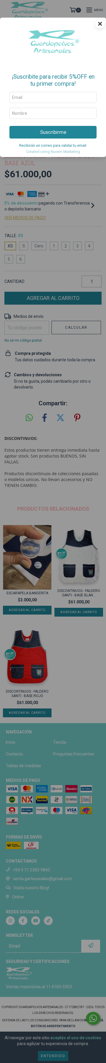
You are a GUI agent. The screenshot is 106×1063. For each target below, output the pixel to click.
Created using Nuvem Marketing (53, 151)
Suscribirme (53, 132)
